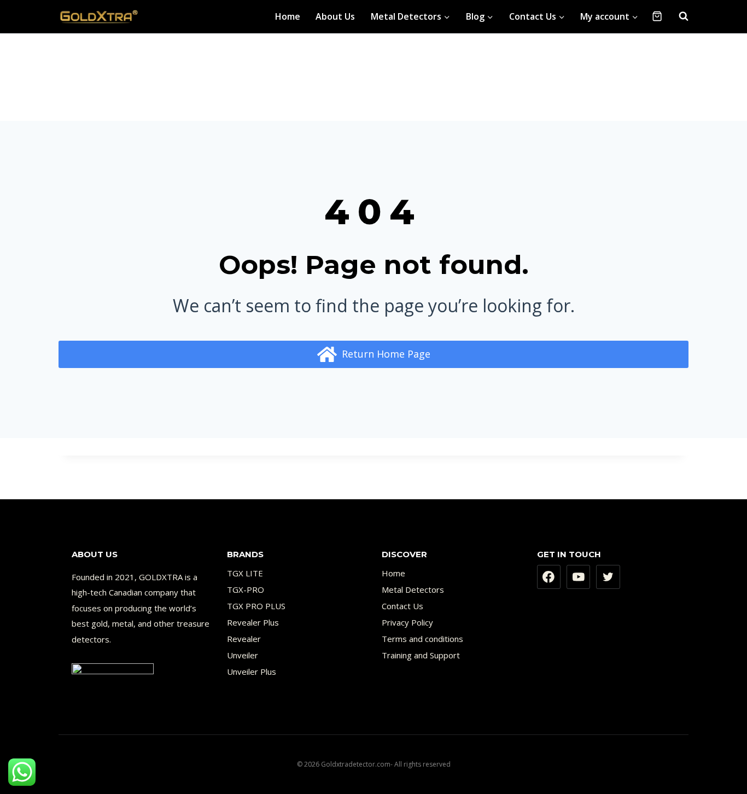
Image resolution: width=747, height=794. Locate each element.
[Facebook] (549, 577)
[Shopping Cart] (657, 16)
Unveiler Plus (251, 671)
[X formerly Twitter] (608, 577)
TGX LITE (245, 573)
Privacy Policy (407, 622)
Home (287, 16)
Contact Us (402, 605)
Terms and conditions (422, 638)
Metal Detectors (413, 589)
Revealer (244, 638)
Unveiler (242, 655)
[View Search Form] (678, 16)
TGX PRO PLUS (256, 605)
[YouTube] (579, 577)
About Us (335, 16)
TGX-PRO (245, 589)
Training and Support (421, 655)
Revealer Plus (253, 622)
